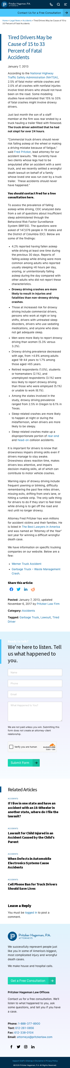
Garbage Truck (29, 617)
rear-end (53, 436)
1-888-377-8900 (29, 1023)
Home (5, 20)
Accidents (27, 20)
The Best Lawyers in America (41, 526)
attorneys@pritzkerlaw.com (34, 1037)
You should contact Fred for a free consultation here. (32, 195)
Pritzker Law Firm (48, 603)
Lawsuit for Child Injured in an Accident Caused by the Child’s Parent (31, 837)
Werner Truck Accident (26, 563)
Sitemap (29, 1061)
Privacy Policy (52, 1061)
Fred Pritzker (22, 151)
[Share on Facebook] (11, 590)
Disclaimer (39, 1061)
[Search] (58, 4)
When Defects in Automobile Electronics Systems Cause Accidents (29, 862)
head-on (23, 440)
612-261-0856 (24, 1028)
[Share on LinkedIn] (25, 590)
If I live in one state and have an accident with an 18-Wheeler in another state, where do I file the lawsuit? (33, 809)
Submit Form (20, 763)
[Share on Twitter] (18, 590)
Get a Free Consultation (28, 981)
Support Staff (18, 1061)
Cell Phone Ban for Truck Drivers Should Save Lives (32, 886)
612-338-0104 (24, 1032)
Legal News (15, 20)
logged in (31, 912)
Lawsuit (46, 617)
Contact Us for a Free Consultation (39, 12)
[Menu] (65, 4)
